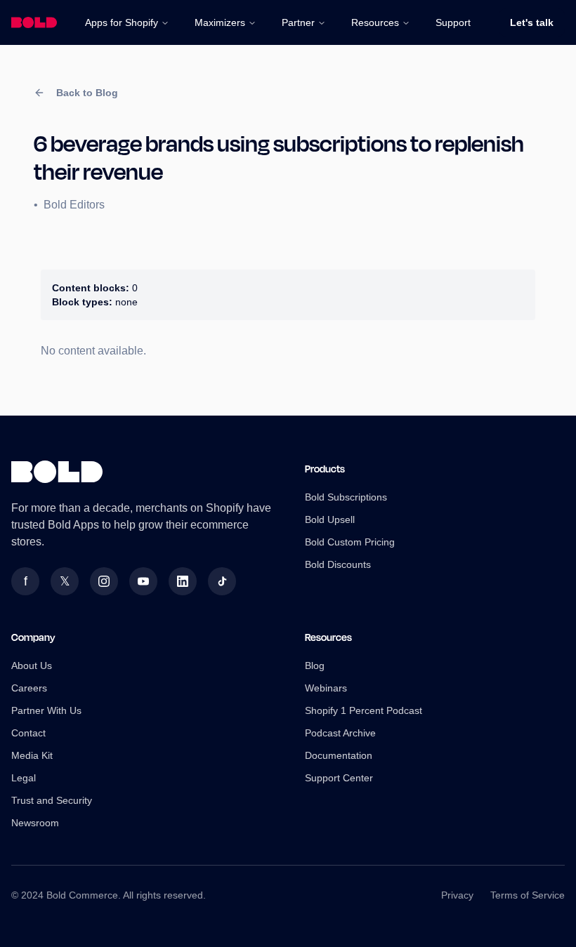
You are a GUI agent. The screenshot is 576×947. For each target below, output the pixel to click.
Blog (315, 665)
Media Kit (32, 755)
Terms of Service (527, 895)
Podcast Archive (340, 733)
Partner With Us (46, 710)
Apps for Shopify (121, 22)
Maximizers (220, 22)
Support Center (339, 777)
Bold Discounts (338, 564)
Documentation (338, 755)
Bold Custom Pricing (350, 542)
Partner (298, 22)
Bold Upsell (330, 519)
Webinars (326, 688)
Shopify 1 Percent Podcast (363, 710)
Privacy (457, 895)
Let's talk (532, 22)
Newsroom (35, 822)
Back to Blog (87, 92)
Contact (28, 733)
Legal (23, 777)
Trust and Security (51, 800)
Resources (375, 22)
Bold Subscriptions (346, 497)
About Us (31, 665)
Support (453, 22)
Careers (29, 688)
